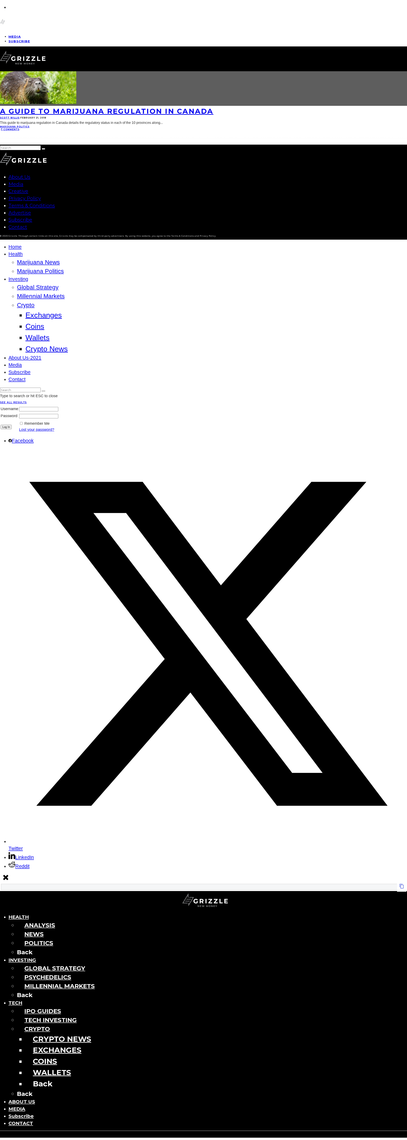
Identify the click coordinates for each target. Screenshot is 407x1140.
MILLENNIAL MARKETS (59, 986)
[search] (43, 148)
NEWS (34, 934)
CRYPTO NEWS (62, 1039)
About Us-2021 (24, 357)
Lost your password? (36, 430)
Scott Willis (10, 117)
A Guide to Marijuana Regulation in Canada (106, 111)
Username (9, 409)
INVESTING (22, 960)
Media (15, 184)
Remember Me (37, 423)
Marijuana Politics (14, 126)
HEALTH (18, 917)
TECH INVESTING (50, 1020)
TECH (15, 1003)
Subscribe (19, 41)
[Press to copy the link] (401, 887)
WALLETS (52, 1072)
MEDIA (16, 1109)
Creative (18, 191)
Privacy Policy (24, 198)
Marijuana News (38, 262)
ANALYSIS (39, 925)
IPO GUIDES (42, 1011)
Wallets (37, 337)
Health (15, 254)
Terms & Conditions (31, 205)
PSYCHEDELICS (47, 977)
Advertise (19, 213)
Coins (34, 326)
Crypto (26, 305)
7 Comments (10, 129)
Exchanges (43, 315)
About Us (19, 177)
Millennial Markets (41, 296)
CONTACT (20, 1123)
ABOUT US (21, 1102)
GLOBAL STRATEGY (54, 968)
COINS (45, 1061)
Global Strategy (38, 287)
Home (15, 247)
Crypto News (46, 349)
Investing (18, 279)
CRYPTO (37, 1028)
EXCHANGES (57, 1050)
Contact (17, 227)
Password (9, 416)
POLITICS (38, 943)
